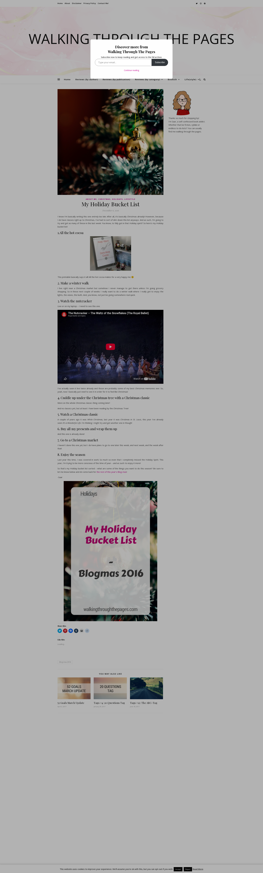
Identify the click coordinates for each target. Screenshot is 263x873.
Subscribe (160, 62)
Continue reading (131, 70)
